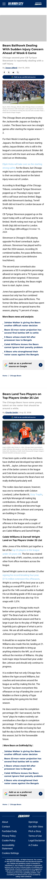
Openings (33, 822)
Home (5, 376)
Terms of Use (35, 836)
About (5, 822)
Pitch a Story (34, 831)
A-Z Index (33, 845)
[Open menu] (4, 3)
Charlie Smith (11, 412)
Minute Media (14, 859)
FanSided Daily (9, 831)
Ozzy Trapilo (36, 494)
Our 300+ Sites (35, 826)
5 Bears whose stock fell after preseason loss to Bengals (19, 338)
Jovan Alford (11, 68)
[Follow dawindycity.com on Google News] (40, 365)
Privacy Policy (9, 836)
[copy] (18, 72)
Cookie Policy (8, 840)
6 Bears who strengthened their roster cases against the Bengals (21, 353)
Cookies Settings (10, 853)
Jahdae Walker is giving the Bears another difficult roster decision (22, 324)
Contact (6, 826)
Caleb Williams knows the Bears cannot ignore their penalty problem (23, 346)
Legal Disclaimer (36, 840)
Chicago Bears (15, 376)
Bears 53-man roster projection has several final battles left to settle (22, 331)
